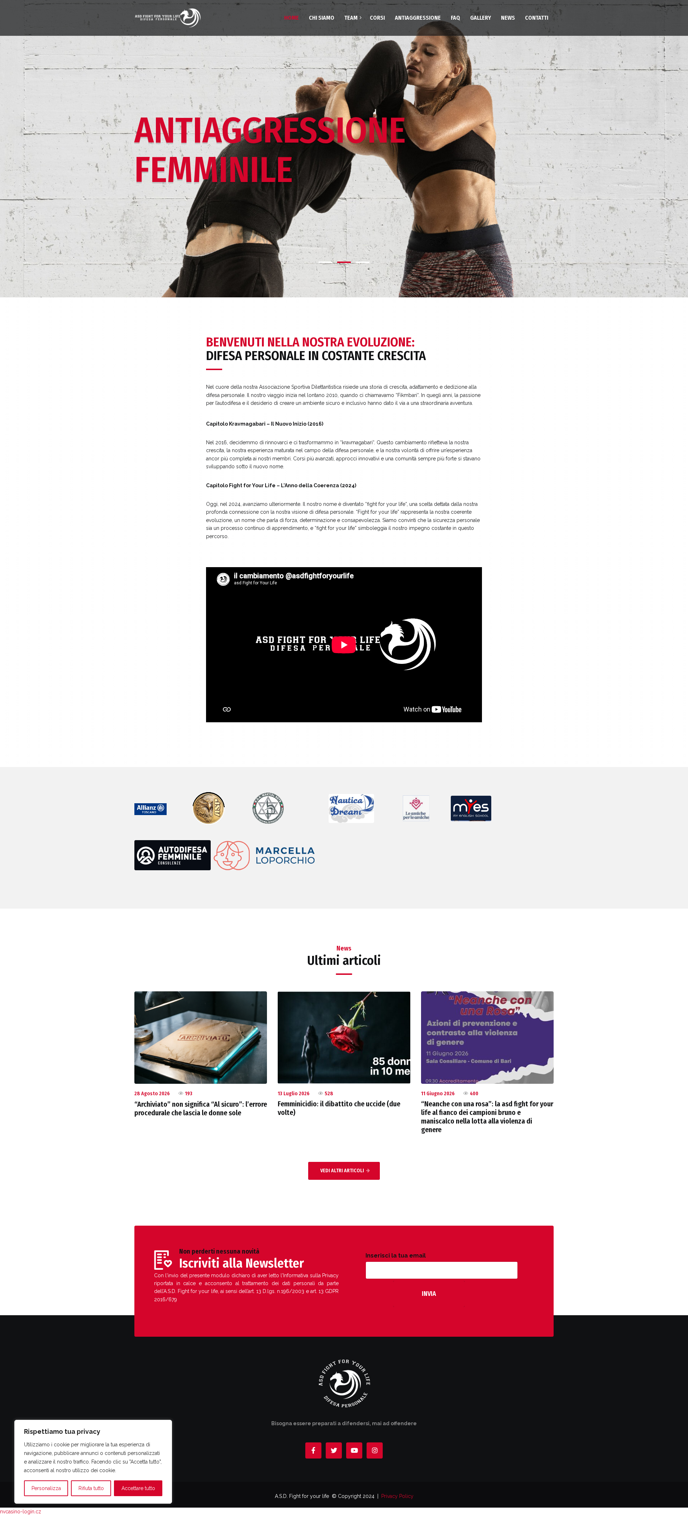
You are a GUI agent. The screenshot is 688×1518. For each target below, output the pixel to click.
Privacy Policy (397, 1496)
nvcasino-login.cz (20, 1511)
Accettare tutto (138, 1488)
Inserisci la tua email (396, 1255)
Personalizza (46, 1488)
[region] (93, 1462)
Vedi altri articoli (342, 1171)
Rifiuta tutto (91, 1488)
